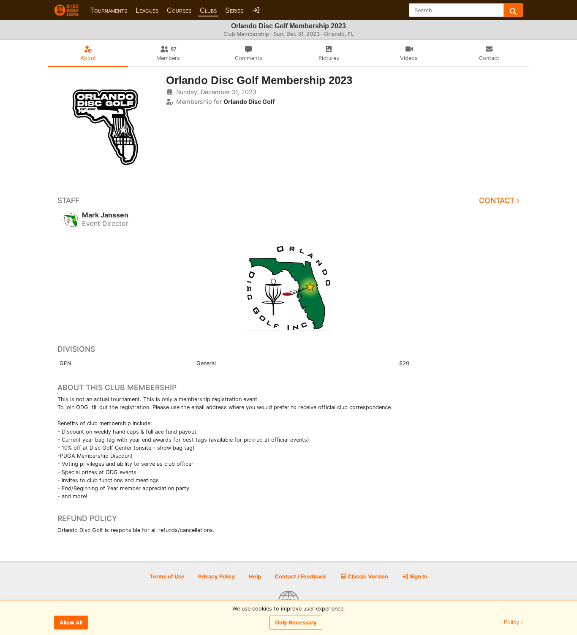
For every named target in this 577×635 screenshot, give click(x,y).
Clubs (208, 10)
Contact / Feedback (300, 576)
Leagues (147, 10)
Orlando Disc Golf (249, 101)
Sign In (417, 576)
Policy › (513, 622)
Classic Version (367, 576)
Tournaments (108, 10)
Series (234, 10)
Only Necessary (296, 622)
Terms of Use (167, 576)
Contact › (499, 200)
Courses (179, 10)
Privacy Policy (216, 576)
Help (255, 576)
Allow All (71, 622)
